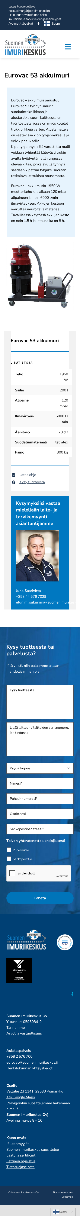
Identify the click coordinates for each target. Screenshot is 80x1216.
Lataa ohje (27, 474)
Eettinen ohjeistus (20, 1161)
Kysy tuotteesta (32, 482)
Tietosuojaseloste (20, 1166)
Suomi (63, 1212)
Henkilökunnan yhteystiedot (29, 1068)
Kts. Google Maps (20, 1097)
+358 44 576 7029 (31, 596)
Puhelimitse (21, 850)
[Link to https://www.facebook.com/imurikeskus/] (72, 994)
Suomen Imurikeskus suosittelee (32, 1149)
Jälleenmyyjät (17, 1143)
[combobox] (63, 1212)
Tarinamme (15, 1027)
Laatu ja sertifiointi (21, 1155)
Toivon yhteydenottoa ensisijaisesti (35, 840)
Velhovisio (68, 1196)
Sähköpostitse (22, 859)
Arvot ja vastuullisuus (24, 1033)
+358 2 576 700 (19, 1056)
